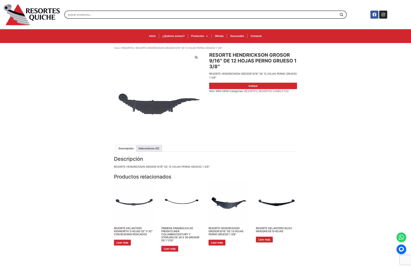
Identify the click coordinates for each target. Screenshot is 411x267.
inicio (152, 36)
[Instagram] (383, 15)
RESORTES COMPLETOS (274, 91)
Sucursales (237, 36)
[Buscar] (341, 15)
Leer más (122, 242)
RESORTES (128, 48)
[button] (196, 57)
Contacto (256, 36)
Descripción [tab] (126, 148)
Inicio (117, 48)
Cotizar (253, 86)
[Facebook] (374, 15)
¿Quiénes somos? (173, 36)
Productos (197, 36)
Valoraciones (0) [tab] (148, 148)
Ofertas (219, 36)
